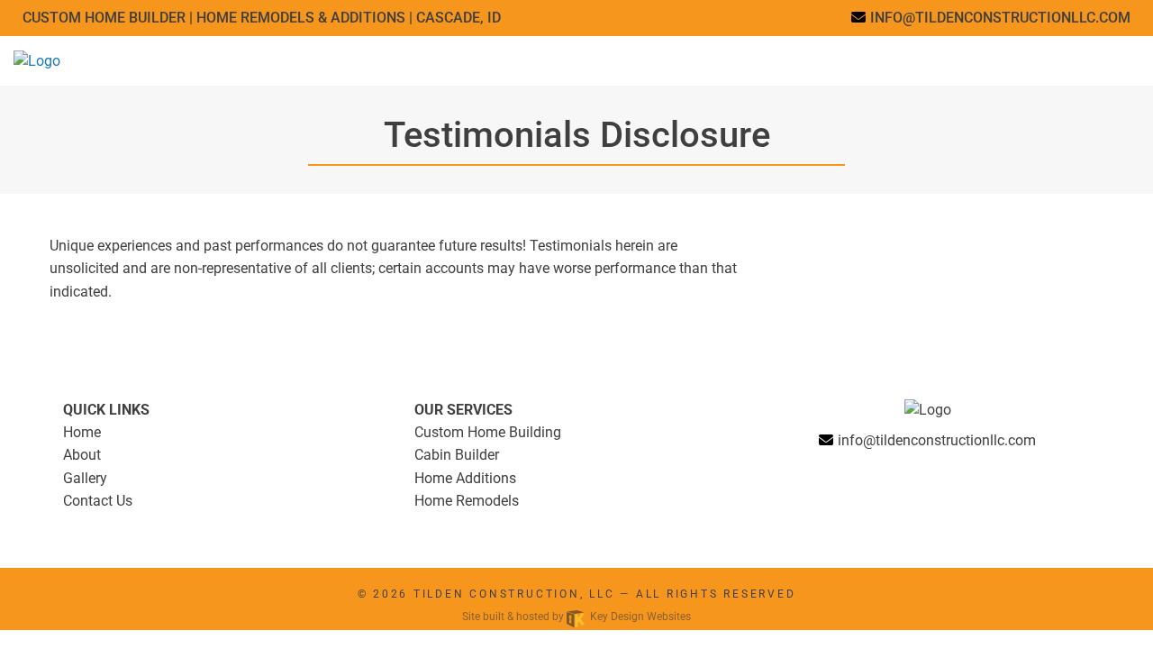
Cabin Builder (456, 454)
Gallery (85, 478)
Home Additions (465, 478)
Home (82, 432)
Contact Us (97, 500)
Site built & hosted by (576, 616)
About (82, 454)
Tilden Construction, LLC (514, 594)
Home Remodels (466, 500)
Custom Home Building (487, 432)
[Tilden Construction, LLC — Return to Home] (37, 60)
